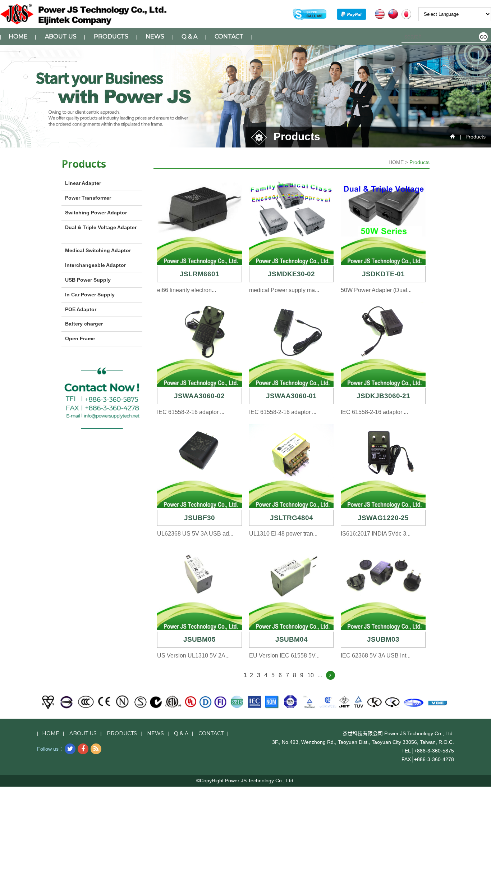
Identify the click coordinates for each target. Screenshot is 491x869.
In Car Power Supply (90, 294)
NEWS (155, 36)
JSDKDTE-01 (383, 274)
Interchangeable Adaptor (95, 265)
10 (310, 675)
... (320, 675)
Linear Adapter (83, 183)
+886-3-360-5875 (434, 751)
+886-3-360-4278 (434, 759)
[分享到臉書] (83, 748)
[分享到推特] (70, 748)
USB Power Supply (88, 280)
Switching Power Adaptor (96, 212)
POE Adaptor (80, 309)
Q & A (189, 36)
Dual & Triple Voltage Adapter (101, 227)
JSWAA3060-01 (291, 396)
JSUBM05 (199, 639)
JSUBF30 (199, 518)
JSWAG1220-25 (383, 518)
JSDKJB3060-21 (383, 396)
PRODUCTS (111, 36)
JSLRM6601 (199, 274)
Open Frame (80, 338)
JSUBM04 (291, 639)
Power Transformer (88, 198)
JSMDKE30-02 (291, 274)
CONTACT (229, 36)
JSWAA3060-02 (199, 396)
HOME (18, 36)
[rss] (96, 748)
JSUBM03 (383, 639)
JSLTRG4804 (291, 518)
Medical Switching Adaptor (98, 250)
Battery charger (84, 324)
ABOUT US (61, 36)
